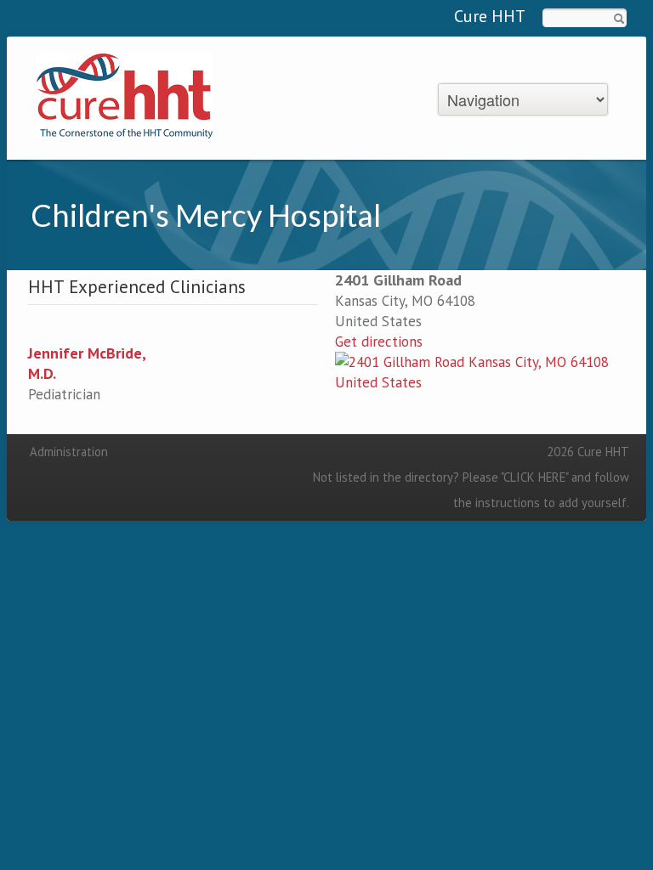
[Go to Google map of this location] (480, 371)
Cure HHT (489, 16)
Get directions (379, 341)
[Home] (125, 94)
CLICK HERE (534, 477)
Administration (69, 451)
